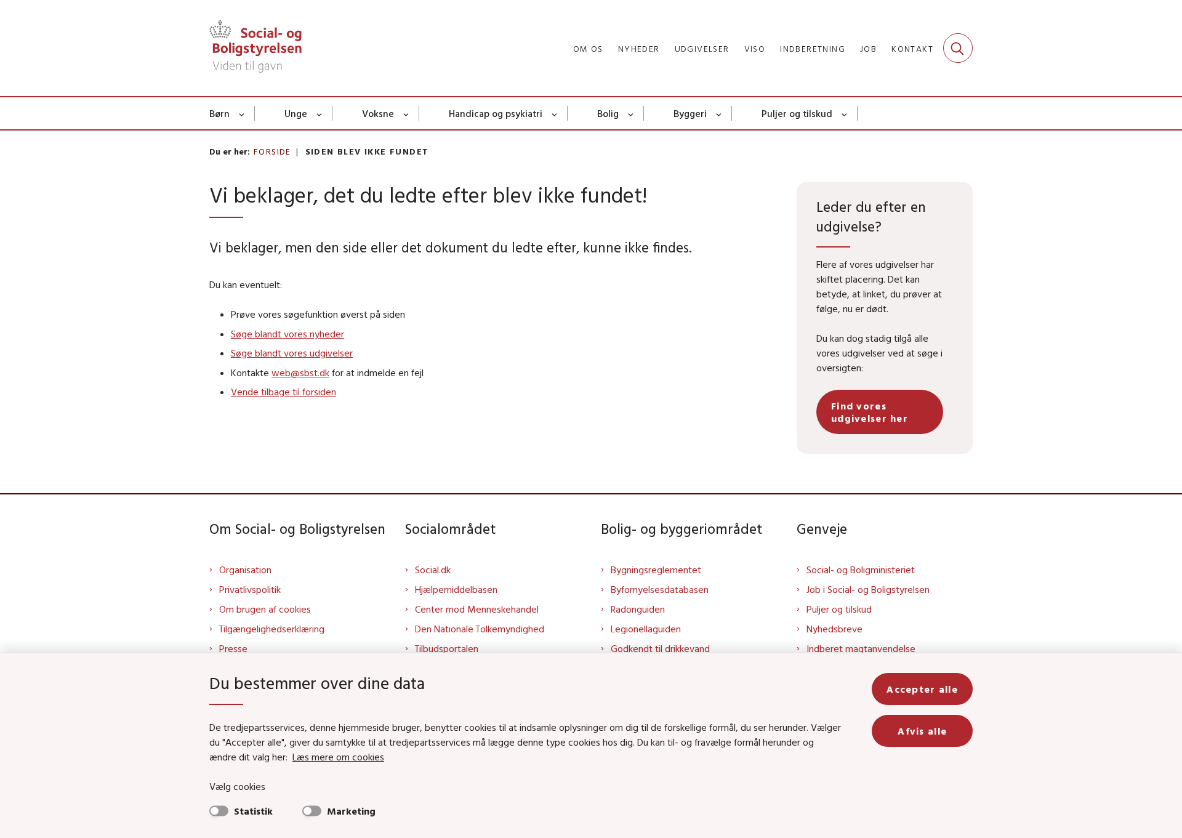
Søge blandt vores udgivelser (292, 353)
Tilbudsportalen (446, 648)
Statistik (253, 811)
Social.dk (433, 569)
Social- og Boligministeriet (860, 569)
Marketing (351, 811)
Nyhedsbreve (834, 628)
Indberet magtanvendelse (860, 648)
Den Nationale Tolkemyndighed (479, 628)
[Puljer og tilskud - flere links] (845, 113)
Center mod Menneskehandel (477, 609)
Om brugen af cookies (265, 609)
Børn (219, 113)
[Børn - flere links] (242, 113)
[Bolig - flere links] (631, 113)
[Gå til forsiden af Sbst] (255, 48)
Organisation (245, 569)
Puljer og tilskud (797, 113)
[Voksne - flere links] (406, 113)
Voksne (378, 113)
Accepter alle (922, 689)
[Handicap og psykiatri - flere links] (555, 113)
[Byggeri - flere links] (719, 113)
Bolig (608, 113)
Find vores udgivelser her (869, 412)
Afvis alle (922, 731)
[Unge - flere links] (319, 113)
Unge (295, 113)
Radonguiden (638, 609)
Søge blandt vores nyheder (287, 334)
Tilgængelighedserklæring (271, 628)
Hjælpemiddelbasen (456, 589)
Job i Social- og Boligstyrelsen (868, 589)
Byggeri (690, 113)
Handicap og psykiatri (495, 113)
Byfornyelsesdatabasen (660, 589)
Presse (233, 648)
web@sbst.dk (300, 372)
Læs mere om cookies (338, 757)
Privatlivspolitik (250, 589)
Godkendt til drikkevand (660, 648)
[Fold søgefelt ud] (958, 48)
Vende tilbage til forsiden (283, 391)
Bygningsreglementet (656, 569)
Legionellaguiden (646, 628)
